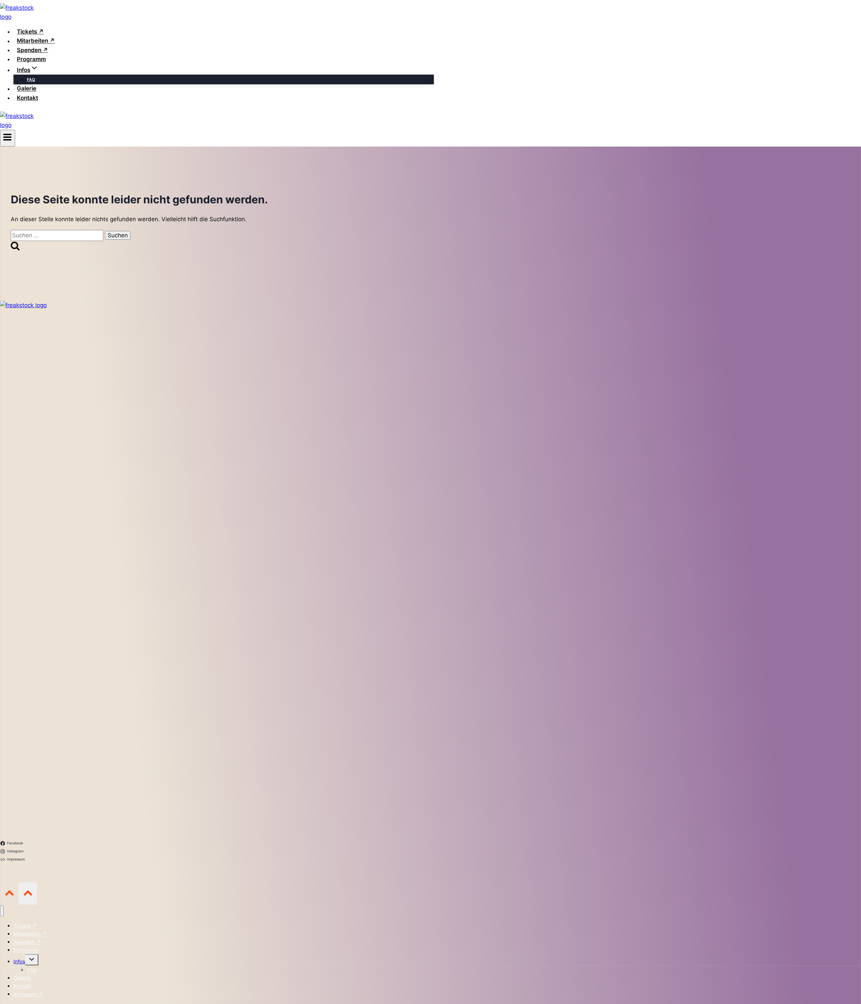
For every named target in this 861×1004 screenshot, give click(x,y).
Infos (19, 961)
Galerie (26, 88)
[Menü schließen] (2, 911)
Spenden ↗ (32, 50)
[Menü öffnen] (7, 138)
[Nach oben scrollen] (9, 893)
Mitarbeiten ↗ (36, 41)
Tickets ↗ (30, 31)
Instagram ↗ (28, 994)
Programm (31, 59)
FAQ (31, 79)
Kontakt (27, 97)
